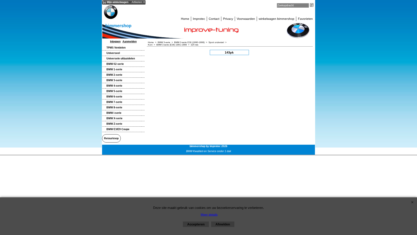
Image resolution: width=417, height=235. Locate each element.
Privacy (228, 18)
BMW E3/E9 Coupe (117, 129)
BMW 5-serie (114, 91)
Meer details (209, 214)
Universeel (113, 53)
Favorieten (305, 18)
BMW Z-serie (114, 123)
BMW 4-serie (114, 85)
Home (185, 18)
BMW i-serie (113, 112)
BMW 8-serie (114, 107)
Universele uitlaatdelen (120, 58)
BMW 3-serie (114, 80)
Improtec (199, 18)
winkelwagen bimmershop (276, 18)
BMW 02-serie (115, 63)
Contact (214, 18)
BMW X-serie (114, 118)
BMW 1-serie (114, 69)
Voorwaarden (246, 18)
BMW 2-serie (114, 74)
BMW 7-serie (114, 102)
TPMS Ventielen (116, 47)
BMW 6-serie (114, 96)
